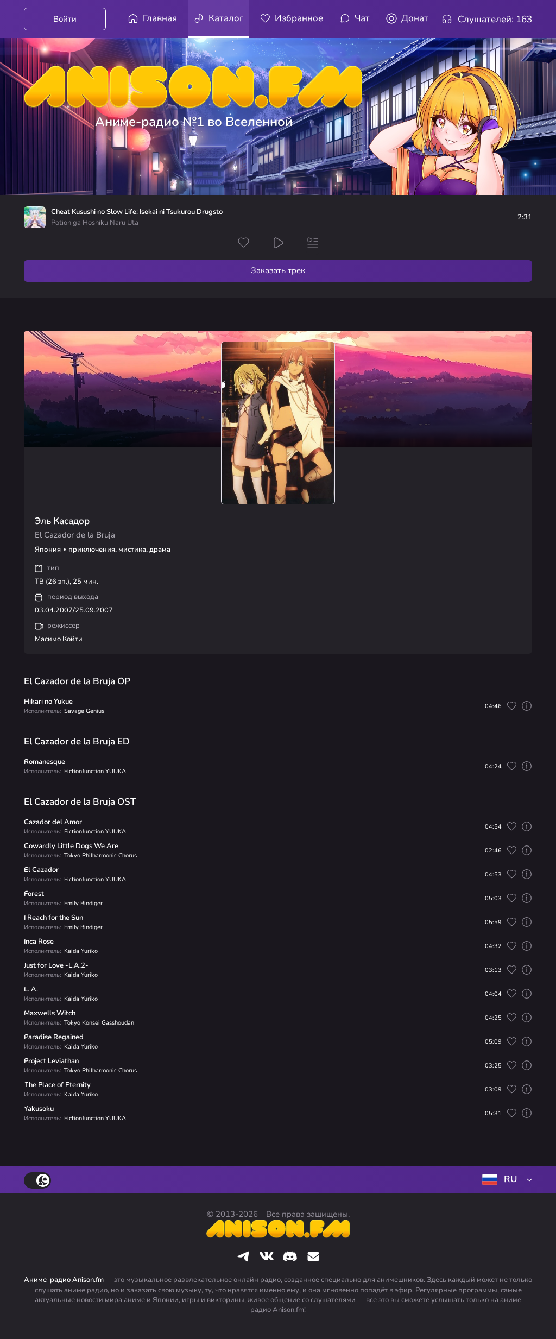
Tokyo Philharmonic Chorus (100, 855)
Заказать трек (278, 270)
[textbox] (505, 1179)
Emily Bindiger (83, 903)
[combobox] (505, 1179)
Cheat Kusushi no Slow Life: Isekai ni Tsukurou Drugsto (137, 212)
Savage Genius (84, 711)
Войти (65, 19)
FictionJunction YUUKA (95, 771)
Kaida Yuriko (81, 951)
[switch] (37, 1180)
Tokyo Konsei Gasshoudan (99, 1023)
